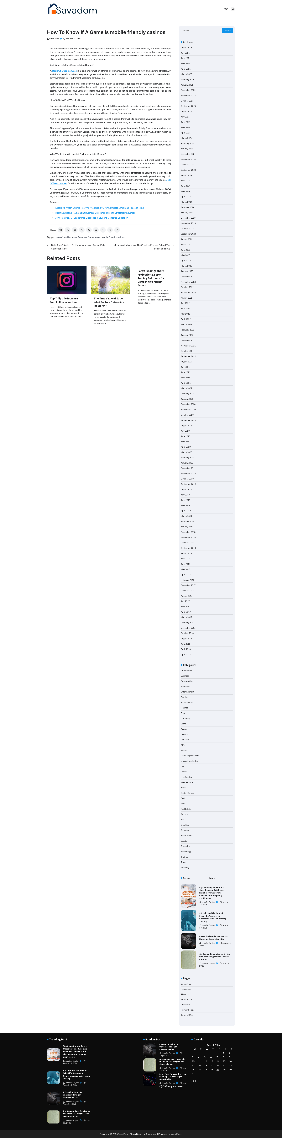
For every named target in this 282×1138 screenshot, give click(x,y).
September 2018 (188, 548)
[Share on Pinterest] (89, 230)
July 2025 (185, 116)
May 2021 (185, 377)
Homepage (186, 989)
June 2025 (185, 122)
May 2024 (185, 191)
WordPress (176, 1134)
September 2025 (188, 106)
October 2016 (187, 633)
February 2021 (187, 393)
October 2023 (187, 228)
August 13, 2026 (70, 1085)
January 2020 (187, 462)
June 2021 (185, 372)
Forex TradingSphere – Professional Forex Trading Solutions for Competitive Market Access (152, 278)
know (97, 237)
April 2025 (186, 132)
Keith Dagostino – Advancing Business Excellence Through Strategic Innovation (95, 212)
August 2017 (186, 596)
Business (82, 237)
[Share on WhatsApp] (82, 230)
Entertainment (187, 691)
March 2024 (186, 202)
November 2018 (188, 537)
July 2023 (185, 244)
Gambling (185, 718)
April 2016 (186, 649)
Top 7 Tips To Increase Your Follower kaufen (64, 300)
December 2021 (188, 340)
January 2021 (187, 399)
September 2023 (188, 233)
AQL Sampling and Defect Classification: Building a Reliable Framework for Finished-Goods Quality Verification (211, 893)
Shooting (185, 825)
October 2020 (187, 415)
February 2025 (187, 143)
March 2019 (186, 516)
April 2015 (186, 654)
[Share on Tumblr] (103, 230)
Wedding (185, 867)
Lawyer (184, 771)
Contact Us (186, 984)
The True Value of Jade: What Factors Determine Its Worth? (109, 302)
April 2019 (186, 510)
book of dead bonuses (66, 237)
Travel (183, 862)
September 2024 (188, 170)
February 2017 (187, 622)
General (184, 734)
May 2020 (185, 441)
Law (182, 766)
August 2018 (186, 553)
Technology (186, 851)
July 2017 (185, 601)
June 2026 (185, 58)
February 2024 (187, 207)
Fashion (184, 697)
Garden (184, 729)
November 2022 (188, 282)
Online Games (187, 793)
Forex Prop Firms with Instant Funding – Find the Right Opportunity (173, 1061)
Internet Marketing (189, 761)
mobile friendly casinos (113, 237)
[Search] (233, 9)
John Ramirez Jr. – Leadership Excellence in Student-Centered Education (91, 217)
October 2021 (187, 351)
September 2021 (188, 356)
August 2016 (186, 638)
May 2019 (185, 505)
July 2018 (185, 558)
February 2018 (187, 580)
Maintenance (187, 782)
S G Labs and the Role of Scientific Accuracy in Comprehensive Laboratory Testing (212, 917)
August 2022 (186, 298)
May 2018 (185, 569)
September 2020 (188, 420)
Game (91, 237)
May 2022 (185, 313)
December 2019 (188, 468)
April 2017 (186, 612)
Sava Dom (123, 1134)
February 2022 (187, 329)
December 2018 (188, 532)
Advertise (185, 1004)
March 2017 (186, 617)
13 (211, 1061)
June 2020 (185, 436)
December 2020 (188, 404)
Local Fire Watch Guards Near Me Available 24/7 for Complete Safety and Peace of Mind (99, 207)
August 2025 (186, 111)
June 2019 (185, 500)
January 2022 (187, 335)
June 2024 (185, 186)
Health (184, 750)
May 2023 (185, 255)
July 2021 (185, 367)
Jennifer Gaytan (208, 902)
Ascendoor (151, 1134)
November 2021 (188, 345)
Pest (183, 798)
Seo (182, 819)
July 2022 (185, 303)
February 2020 (187, 457)
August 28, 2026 (70, 1063)
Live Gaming (186, 777)
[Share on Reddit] (96, 230)
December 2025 (188, 90)
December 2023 (188, 218)
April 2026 (186, 69)
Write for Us (186, 999)
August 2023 (186, 239)
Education (185, 686)
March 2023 (186, 266)
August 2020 (186, 425)
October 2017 (187, 590)
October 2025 (187, 100)
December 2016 (188, 628)
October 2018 (187, 542)
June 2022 (185, 308)
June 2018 (185, 564)
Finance (184, 707)
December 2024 (188, 154)
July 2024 (185, 180)
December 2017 (188, 585)
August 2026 (186, 47)
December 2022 (188, 276)
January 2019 (187, 526)
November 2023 (188, 223)
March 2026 (186, 74)
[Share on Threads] (110, 230)
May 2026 (185, 63)
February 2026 (187, 79)
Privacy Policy (187, 1009)
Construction (187, 681)
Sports (184, 841)
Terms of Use (187, 1015)
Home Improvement (190, 755)
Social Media (186, 835)
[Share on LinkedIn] (75, 230)
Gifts (183, 745)
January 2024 (187, 212)
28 (217, 1069)
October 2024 (187, 164)
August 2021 (186, 361)
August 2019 (186, 489)
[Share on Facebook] (60, 230)
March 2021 (186, 388)
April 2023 (186, 260)
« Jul (193, 1081)
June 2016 (185, 644)
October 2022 (187, 287)
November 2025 (188, 95)
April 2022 (186, 319)
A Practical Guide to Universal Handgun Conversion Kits (213, 937)
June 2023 (185, 250)
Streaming (185, 846)
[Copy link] (117, 230)
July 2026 (185, 53)
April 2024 (186, 196)
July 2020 (185, 431)
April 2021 (186, 383)
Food (183, 713)
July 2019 (185, 494)
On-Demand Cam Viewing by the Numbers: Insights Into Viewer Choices (214, 957)
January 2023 (187, 271)
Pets (183, 803)
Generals (185, 739)
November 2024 (188, 159)
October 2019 (187, 478)
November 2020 (188, 409)
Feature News (187, 702)
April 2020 (186, 447)
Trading (184, 857)
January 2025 (187, 148)
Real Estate (186, 809)
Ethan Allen (54, 39)
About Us (185, 994)
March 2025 (186, 138)
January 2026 (187, 85)
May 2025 (185, 127)
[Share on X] (67, 230)
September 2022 (188, 292)
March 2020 (186, 452)
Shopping (185, 830)
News (183, 787)
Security (184, 814)
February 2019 (187, 521)
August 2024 (186, 175)
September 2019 (188, 484)
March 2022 (186, 324)
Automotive (186, 670)
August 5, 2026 (69, 1104)
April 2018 (186, 574)
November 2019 (188, 473)
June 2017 (185, 606)
